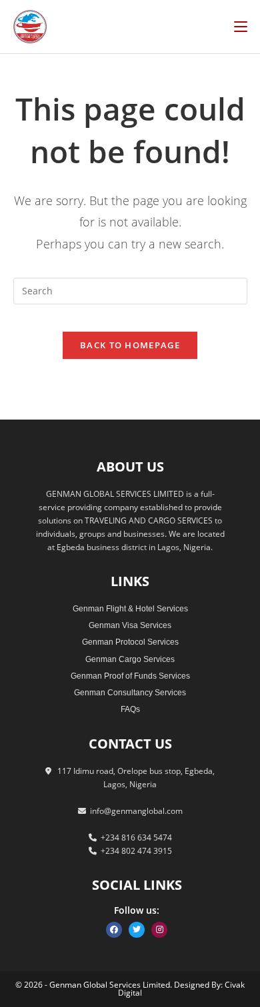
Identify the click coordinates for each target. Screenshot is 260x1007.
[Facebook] (114, 930)
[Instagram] (159, 930)
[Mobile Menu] (240, 26)
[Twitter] (137, 930)
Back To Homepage (130, 345)
